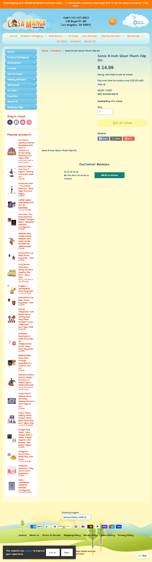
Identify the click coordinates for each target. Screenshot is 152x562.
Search (23, 535)
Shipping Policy (72, 535)
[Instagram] (29, 122)
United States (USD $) (74, 517)
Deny (66, 552)
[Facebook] (16, 122)
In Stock (73, 36)
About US (89, 41)
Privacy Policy (125, 535)
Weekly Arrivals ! (113, 36)
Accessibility (108, 535)
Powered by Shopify (76, 554)
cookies (29, 550)
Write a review (109, 175)
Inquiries (76, 41)
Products (56, 50)
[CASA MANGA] (26, 21)
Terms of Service (51, 535)
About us (34, 535)
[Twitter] (10, 122)
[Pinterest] (22, 122)
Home (13, 36)
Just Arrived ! (90, 36)
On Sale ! (62, 41)
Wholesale (135, 36)
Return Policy (91, 535)
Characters (58, 36)
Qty (100, 107)
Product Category (34, 36)
